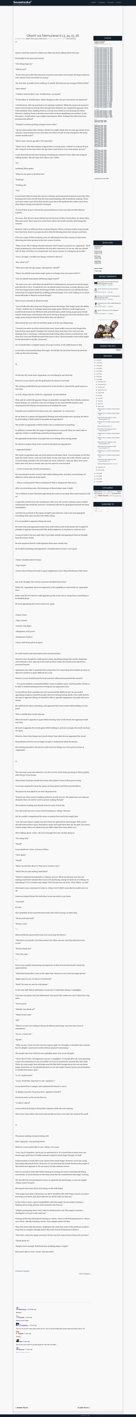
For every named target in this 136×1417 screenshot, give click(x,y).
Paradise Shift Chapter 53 (100, 285)
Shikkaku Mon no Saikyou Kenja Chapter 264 (108, 409)
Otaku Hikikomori (102, 281)
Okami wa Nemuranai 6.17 (104, 426)
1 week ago (110, 306)
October (100, 387)
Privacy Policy (112, 1415)
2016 (97, 479)
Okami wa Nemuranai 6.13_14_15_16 (53, 35)
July (99, 395)
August (100, 393)
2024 (97, 365)
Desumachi (98, 492)
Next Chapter (84, 1274)
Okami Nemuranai (32, 39)
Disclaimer (120, 1415)
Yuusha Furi (118, 496)
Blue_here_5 (101, 296)
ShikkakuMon (116, 493)
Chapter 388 (97, 258)
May (99, 401)
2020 (97, 376)
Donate (118, 2)
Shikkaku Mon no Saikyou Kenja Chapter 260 (108, 438)
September (101, 390)
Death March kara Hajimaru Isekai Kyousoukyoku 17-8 (106, 418)
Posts (98, 508)
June (99, 398)
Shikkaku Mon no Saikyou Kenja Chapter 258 (108, 455)
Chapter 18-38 (98, 252)
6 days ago (110, 299)
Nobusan (110, 492)
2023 (97, 368)
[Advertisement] (68, 20)
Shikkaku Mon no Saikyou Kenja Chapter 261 (108, 434)
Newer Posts (21, 1408)
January (100, 470)
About (99, 1415)
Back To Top (16, 1415)
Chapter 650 (97, 263)
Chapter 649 (97, 262)
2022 (97, 371)
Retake (108, 493)
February (100, 467)
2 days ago (110, 285)
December (101, 382)
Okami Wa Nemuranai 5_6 (100, 299)
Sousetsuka (21, 2)
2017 (97, 476)
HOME (93, 2)
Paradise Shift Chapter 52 (100, 306)
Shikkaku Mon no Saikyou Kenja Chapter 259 (108, 451)
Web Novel (43, 39)
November (101, 384)
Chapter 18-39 (98, 253)
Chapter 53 (97, 247)
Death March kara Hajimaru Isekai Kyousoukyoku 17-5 (106, 460)
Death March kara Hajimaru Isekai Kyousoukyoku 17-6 (106, 442)
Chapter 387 (97, 257)
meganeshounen (102, 303)
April (99, 404)
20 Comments (71, 39)
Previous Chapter (22, 1271)
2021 (97, 374)
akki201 (100, 289)
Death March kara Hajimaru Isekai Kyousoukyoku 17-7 (106, 429)
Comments (100, 511)
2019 (97, 379)
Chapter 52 (97, 249)
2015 (97, 481)
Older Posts (84, 1408)
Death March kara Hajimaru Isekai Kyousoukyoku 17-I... (106, 447)
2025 (97, 363)
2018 (97, 473)
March (100, 406)
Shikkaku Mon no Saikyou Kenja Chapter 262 (108, 422)
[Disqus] (52, 1329)
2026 (97, 360)
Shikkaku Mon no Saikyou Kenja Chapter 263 (108, 414)
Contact (104, 1415)
